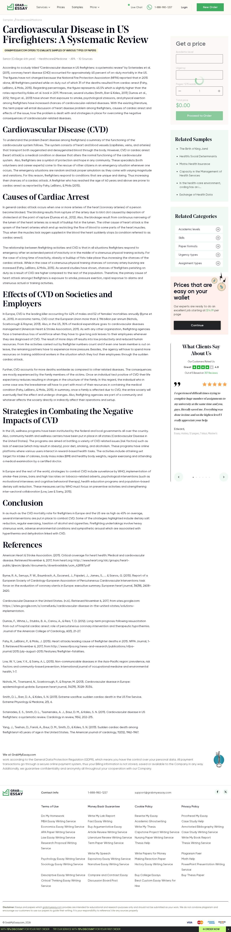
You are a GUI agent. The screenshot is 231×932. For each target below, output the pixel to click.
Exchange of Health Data (196, 194)
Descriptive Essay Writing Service (63, 875)
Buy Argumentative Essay (105, 826)
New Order (210, 7)
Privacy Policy (190, 806)
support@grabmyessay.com (153, 792)
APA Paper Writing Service (58, 832)
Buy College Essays (148, 875)
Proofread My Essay (195, 816)
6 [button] (209, 477)
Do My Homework (52, 816)
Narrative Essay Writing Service (108, 864)
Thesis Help (142, 843)
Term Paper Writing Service (106, 843)
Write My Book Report (196, 837)
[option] (201, 406)
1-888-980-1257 (163, 7)
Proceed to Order (199, 115)
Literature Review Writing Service (110, 837)
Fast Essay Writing (100, 821)
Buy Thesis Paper (193, 875)
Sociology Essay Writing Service (62, 864)
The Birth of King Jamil (194, 148)
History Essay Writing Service (154, 864)
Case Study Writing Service (200, 832)
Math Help (188, 859)
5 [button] (206, 477)
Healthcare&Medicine (29, 19)
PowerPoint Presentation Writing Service (203, 866)
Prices (61, 7)
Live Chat (136, 7)
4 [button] (202, 477)
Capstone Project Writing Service (157, 832)
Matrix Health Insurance (195, 164)
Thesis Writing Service (196, 843)
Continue (197, 325)
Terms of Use (50, 806)
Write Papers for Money (150, 853)
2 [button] (196, 477)
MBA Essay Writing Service (58, 821)
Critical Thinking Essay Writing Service (61, 883)
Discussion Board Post (103, 880)
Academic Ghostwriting (150, 821)
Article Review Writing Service (107, 832)
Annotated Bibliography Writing (203, 826)
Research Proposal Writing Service (59, 845)
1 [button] (193, 477)
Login (184, 7)
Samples (77, 7)
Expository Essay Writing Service (109, 859)
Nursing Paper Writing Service (154, 837)
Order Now (212, 929)
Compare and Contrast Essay (108, 875)
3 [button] (199, 477)
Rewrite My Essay (146, 816)
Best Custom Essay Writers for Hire (155, 883)
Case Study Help (193, 821)
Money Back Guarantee (104, 806)
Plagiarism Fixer (192, 853)
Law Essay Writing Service (58, 837)
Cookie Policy (143, 806)
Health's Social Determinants (198, 156)
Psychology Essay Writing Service (63, 859)
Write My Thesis (145, 826)
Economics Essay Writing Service (62, 826)
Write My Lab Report (101, 816)
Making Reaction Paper (150, 859)
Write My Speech (99, 853)
